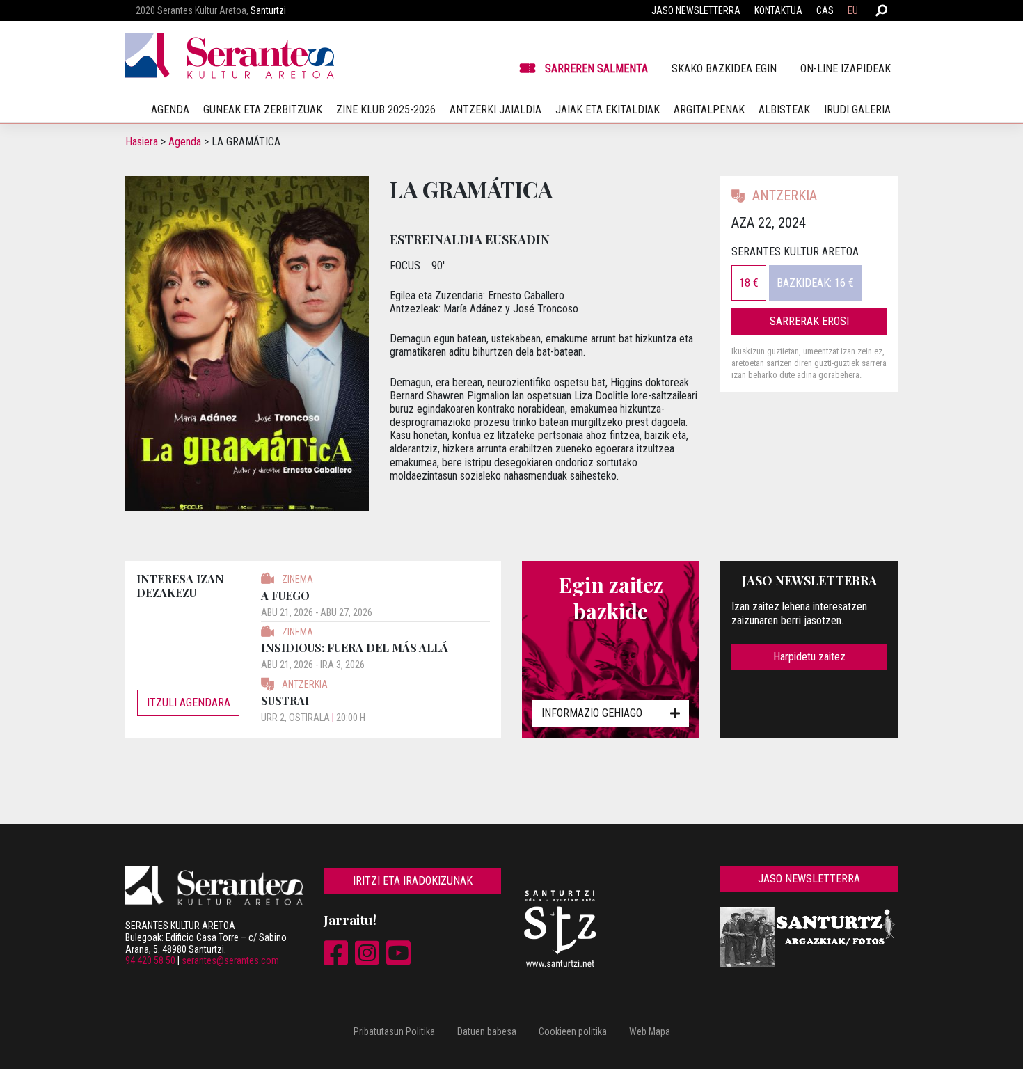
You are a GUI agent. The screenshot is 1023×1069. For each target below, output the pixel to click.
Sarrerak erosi (809, 321)
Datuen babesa (486, 1031)
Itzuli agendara (188, 702)
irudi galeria (857, 109)
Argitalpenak (709, 109)
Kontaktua (778, 10)
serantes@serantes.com (230, 960)
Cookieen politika (573, 1031)
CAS (825, 10)
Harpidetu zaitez (809, 656)
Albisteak (784, 109)
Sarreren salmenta (596, 68)
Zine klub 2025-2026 (386, 109)
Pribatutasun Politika (394, 1031)
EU (853, 10)
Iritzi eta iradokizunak (413, 880)
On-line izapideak (845, 68)
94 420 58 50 (150, 960)
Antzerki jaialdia (495, 109)
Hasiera (141, 141)
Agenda (184, 141)
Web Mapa (649, 1031)
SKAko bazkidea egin (724, 68)
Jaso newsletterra (695, 10)
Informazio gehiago (591, 713)
